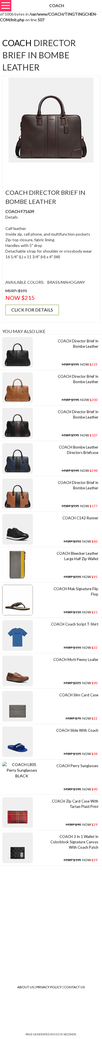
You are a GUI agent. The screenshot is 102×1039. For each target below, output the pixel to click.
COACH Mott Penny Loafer (75, 659)
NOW (79, 364)
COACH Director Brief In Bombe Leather (78, 344)
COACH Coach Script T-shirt (74, 624)
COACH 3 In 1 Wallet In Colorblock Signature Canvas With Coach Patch (74, 841)
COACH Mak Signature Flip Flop (76, 591)
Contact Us (74, 987)
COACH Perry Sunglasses (77, 765)
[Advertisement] (53, 172)
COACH (17, 43)
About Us (25, 987)
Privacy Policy (49, 987)
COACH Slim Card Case (78, 695)
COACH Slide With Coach (77, 730)
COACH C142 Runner (80, 518)
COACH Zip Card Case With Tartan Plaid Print (75, 804)
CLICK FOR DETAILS (32, 309)
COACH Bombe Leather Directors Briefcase (78, 450)
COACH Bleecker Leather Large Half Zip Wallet (77, 556)
